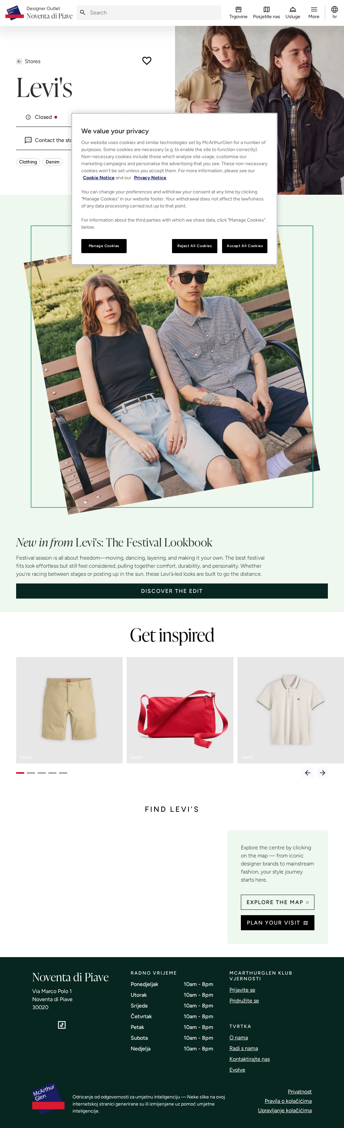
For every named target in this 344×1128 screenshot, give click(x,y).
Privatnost (300, 1091)
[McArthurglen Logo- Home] (14, 12)
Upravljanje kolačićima (285, 1110)
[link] (50, 13)
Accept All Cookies (245, 245)
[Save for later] (147, 61)
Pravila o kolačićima (288, 1101)
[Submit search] (82, 12)
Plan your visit (273, 923)
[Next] (322, 772)
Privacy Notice (150, 178)
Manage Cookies (104, 245)
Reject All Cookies (194, 245)
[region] (174, 189)
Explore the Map (275, 902)
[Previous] (307, 772)
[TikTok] (61, 1025)
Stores (32, 61)
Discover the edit (172, 591)
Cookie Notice (99, 178)
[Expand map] (119, 883)
